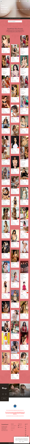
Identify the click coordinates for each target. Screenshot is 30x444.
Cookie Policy (13, 428)
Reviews (17, 9)
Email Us (20, 425)
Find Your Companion (12, 21)
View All (4, 398)
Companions (11, 9)
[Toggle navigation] (10, 8)
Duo (15, 9)
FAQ (28, 9)
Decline (23, 441)
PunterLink (15, 407)
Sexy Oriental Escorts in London (5, 9)
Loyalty (25, 9)
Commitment (5, 424)
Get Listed (22, 9)
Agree (20, 441)
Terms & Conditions (13, 425)
